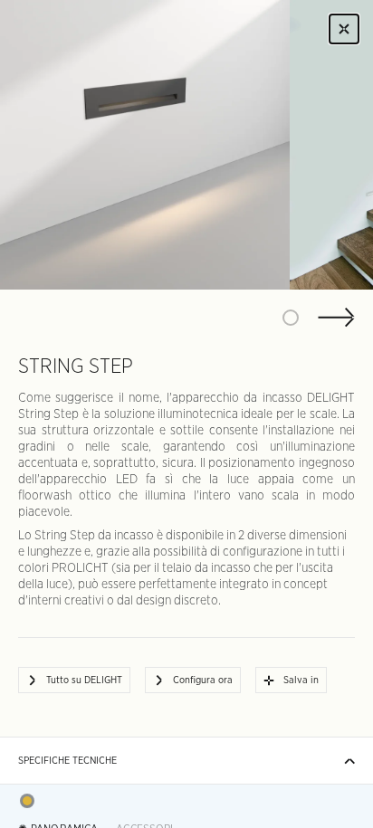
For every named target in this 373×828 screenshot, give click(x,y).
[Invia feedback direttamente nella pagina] (27, 800)
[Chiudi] (344, 28)
